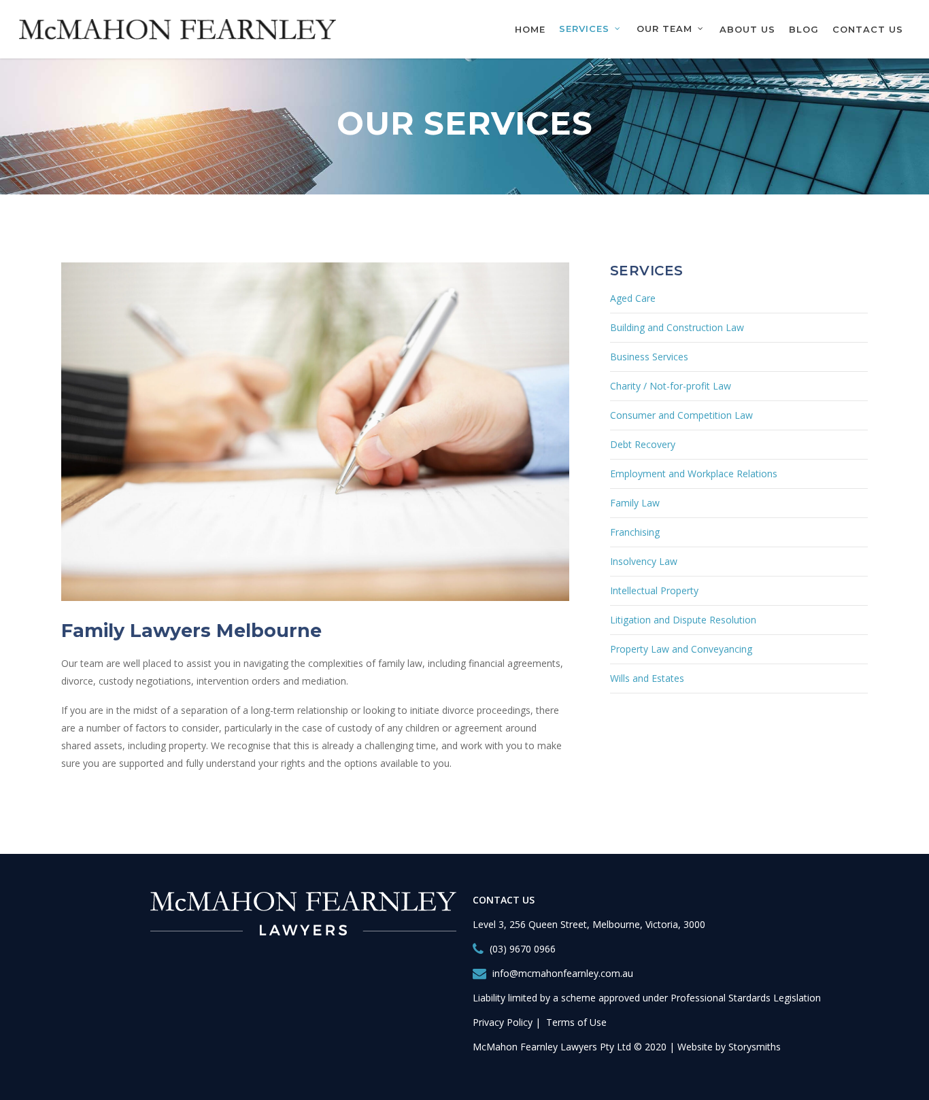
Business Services (649, 356)
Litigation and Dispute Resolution (683, 619)
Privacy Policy (503, 1022)
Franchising (635, 532)
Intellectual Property (654, 590)
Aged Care (633, 298)
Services (584, 28)
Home (530, 29)
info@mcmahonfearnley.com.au (562, 973)
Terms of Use (576, 1022)
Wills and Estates (647, 678)
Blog (804, 29)
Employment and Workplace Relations (693, 473)
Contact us (867, 29)
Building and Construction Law (677, 327)
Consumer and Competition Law (681, 415)
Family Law (635, 502)
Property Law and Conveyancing (681, 648)
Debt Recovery (642, 444)
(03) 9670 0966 (523, 948)
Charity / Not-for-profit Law (670, 385)
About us (747, 29)
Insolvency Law (643, 561)
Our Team (664, 28)
